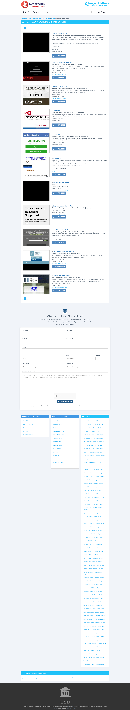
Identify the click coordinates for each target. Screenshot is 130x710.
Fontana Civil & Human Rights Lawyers (93, 483)
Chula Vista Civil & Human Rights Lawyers (94, 441)
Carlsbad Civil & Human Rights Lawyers (93, 438)
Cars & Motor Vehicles (58, 431)
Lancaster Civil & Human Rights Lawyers (94, 520)
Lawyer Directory (38, 18)
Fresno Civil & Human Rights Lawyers (93, 490)
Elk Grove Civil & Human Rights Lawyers (93, 473)
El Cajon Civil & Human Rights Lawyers (93, 466)
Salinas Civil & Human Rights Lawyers (93, 591)
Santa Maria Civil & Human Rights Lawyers (94, 622)
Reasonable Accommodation (29, 677)
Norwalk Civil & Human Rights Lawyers (93, 541)
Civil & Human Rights (31, 416)
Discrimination (27, 427)
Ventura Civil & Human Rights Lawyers (93, 654)
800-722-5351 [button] (59, 149)
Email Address (25, 339)
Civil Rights (26, 421)
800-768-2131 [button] (59, 193)
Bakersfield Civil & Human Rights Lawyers (94, 427)
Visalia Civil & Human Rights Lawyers (93, 661)
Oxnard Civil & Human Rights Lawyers (93, 558)
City (23, 355)
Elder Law (25, 431)
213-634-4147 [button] (59, 77)
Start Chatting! (65, 401)
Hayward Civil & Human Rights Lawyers (93, 504)
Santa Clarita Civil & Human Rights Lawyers (94, 619)
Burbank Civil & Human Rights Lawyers (93, 434)
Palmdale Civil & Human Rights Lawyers (93, 561)
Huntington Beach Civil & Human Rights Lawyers (94, 508)
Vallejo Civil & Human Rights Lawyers (93, 650)
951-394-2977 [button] (59, 175)
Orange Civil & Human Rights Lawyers (93, 554)
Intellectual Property (58, 459)
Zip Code (97, 355)
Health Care (56, 455)
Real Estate (56, 466)
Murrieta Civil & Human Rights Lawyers (93, 537)
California (47, 18)
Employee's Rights (58, 445)
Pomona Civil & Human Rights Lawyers (93, 568)
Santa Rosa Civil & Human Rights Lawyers (94, 626)
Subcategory (69, 363)
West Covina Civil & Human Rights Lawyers (94, 664)
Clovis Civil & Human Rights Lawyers (93, 445)
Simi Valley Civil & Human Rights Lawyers (94, 629)
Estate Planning (57, 448)
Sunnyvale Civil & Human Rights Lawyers (94, 636)
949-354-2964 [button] (59, 125)
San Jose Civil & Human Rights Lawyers (93, 605)
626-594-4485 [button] (59, 266)
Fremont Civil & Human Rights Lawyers (93, 487)
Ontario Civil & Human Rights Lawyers (93, 551)
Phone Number (70, 339)
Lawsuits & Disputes (58, 462)
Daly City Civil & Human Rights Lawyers (93, 459)
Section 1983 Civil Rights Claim (45, 677)
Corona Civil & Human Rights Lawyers (93, 452)
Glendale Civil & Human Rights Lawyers (93, 500)
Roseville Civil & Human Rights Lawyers (93, 584)
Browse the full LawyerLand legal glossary (32, 678)
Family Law (56, 452)
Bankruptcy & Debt (58, 424)
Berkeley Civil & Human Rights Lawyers (93, 431)
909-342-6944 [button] (59, 101)
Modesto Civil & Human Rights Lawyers (93, 530)
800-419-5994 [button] (59, 217)
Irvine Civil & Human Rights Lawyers (93, 516)
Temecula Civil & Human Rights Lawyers (94, 640)
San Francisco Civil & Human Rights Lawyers (95, 601)
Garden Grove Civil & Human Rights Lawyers (95, 497)
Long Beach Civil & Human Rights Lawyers (94, 523)
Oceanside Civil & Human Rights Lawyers (94, 547)
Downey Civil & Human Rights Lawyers (93, 462)
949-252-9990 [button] (59, 290)
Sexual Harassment (28, 434)
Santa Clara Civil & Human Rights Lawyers (94, 615)
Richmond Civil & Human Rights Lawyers (94, 577)
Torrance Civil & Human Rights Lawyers (93, 647)
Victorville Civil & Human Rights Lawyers (94, 657)
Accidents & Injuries (58, 421)
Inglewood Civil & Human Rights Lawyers (94, 513)
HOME (26, 12)
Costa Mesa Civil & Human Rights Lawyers (94, 455)
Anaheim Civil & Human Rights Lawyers (93, 421)
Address (24, 347)
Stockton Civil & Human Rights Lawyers (93, 633)
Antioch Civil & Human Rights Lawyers (93, 424)
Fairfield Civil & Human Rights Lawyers (93, 480)
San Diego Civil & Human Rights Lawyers (94, 598)
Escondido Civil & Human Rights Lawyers (94, 476)
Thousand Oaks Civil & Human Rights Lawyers (95, 643)
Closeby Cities (87, 416)
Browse (36, 12)
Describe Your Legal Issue (28, 371)
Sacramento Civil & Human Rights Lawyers (94, 588)
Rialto (53, 18)
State (67, 355)
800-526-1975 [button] (59, 243)
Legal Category (26, 363)
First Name (25, 330)
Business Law (56, 427)
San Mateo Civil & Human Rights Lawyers (94, 608)
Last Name (69, 330)
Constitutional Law (28, 424)
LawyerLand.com (26, 18)
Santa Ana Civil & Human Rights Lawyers (94, 612)
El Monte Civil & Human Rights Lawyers (93, 469)
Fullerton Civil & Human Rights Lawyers (93, 494)
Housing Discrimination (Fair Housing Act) (64, 677)
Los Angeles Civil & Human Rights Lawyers (94, 527)
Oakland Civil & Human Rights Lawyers (93, 544)
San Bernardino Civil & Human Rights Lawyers (95, 594)
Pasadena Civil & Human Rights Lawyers (94, 565)
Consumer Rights (57, 438)
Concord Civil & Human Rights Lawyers (93, 448)
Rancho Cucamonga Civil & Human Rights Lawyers (94, 573)
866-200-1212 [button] (59, 56)
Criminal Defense (57, 441)
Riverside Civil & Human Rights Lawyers (93, 581)
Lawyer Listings (98, 3)
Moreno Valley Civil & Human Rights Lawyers (95, 534)
